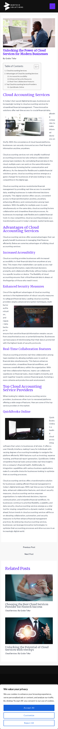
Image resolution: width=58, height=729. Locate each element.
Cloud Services (11, 610)
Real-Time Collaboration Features (22, 81)
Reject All (29, 723)
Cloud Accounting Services (16, 71)
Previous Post (29, 547)
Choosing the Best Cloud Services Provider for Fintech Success (26, 605)
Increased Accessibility (18, 76)
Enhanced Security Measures (21, 79)
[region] (29, 706)
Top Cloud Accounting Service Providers (21, 84)
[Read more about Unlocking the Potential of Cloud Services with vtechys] (29, 630)
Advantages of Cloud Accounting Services (22, 73)
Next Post (29, 554)
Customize (29, 715)
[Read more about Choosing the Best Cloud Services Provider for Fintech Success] (29, 587)
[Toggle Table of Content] (35, 66)
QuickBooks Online (17, 87)
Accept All (29, 708)
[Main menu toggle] (52, 6)
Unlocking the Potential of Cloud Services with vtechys (27, 648)
